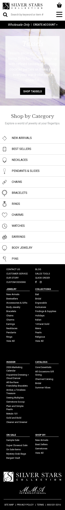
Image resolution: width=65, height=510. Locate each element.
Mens (38, 328)
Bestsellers (12, 298)
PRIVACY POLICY (25, 505)
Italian (38, 319)
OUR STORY (12, 277)
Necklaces (11, 328)
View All (10, 341)
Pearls (38, 332)
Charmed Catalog (44, 379)
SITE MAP (9, 505)
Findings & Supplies (45, 311)
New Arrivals (12, 294)
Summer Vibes (42, 387)
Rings (9, 336)
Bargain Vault (13, 458)
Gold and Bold (13, 417)
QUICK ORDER (42, 277)
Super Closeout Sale (16, 445)
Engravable (41, 302)
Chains (9, 315)
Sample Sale (12, 440)
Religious (40, 336)
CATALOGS (41, 362)
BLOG (38, 269)
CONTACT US (13, 269)
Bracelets (11, 311)
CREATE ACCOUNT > (45, 24)
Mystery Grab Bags (16, 453)
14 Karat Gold (42, 324)
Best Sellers (41, 444)
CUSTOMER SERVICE (17, 273)
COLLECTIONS (43, 289)
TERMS (40, 505)
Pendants (11, 332)
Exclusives (40, 307)
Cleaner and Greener (16, 422)
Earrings (10, 324)
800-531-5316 (54, 505)
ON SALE (11, 435)
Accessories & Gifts (16, 302)
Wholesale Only (19, 24)
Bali (37, 294)
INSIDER (10, 362)
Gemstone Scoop (15, 401)
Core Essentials (43, 367)
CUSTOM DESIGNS (16, 282)
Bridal (38, 298)
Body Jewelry (13, 307)
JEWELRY (11, 289)
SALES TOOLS (42, 273)
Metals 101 (12, 413)
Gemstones (41, 448)
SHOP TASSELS (32, 91)
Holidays (39, 315)
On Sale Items (13, 449)
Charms (10, 319)
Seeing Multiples (15, 397)
